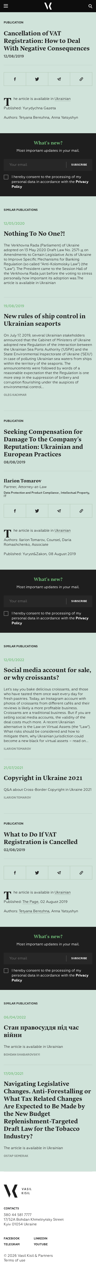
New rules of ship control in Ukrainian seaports (45, 320)
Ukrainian (63, 99)
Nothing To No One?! (34, 233)
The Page (30, 902)
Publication (13, 22)
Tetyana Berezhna (34, 911)
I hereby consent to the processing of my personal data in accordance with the (50, 182)
